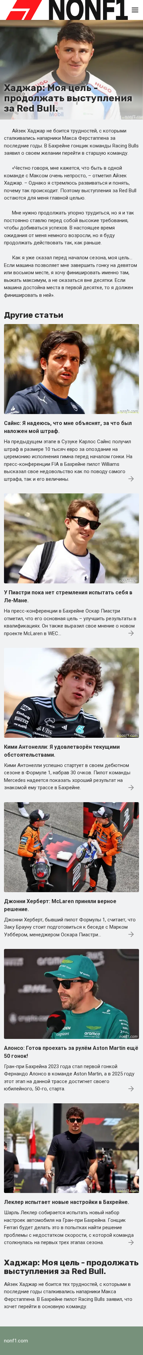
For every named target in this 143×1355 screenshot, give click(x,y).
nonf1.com (16, 1341)
